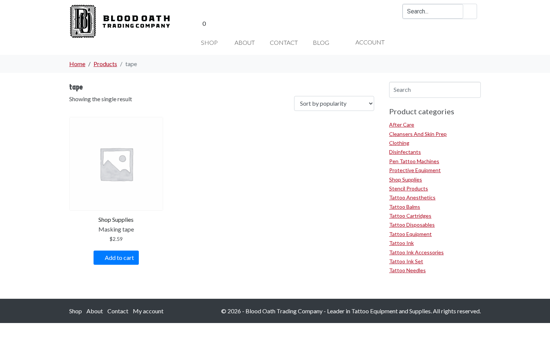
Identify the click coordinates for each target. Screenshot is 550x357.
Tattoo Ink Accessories (416, 252)
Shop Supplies (405, 179)
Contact (117, 310)
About (94, 310)
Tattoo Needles (407, 270)
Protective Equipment (415, 170)
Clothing (399, 143)
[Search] (470, 11)
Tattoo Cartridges (410, 215)
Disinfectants (405, 152)
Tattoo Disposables (412, 224)
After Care (401, 124)
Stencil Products (408, 188)
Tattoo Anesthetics (412, 197)
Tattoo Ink (401, 243)
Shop (75, 310)
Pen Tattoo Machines (414, 161)
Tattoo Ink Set (406, 261)
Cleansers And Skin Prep (418, 134)
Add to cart (119, 257)
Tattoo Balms (404, 207)
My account (148, 310)
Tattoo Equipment (410, 234)
